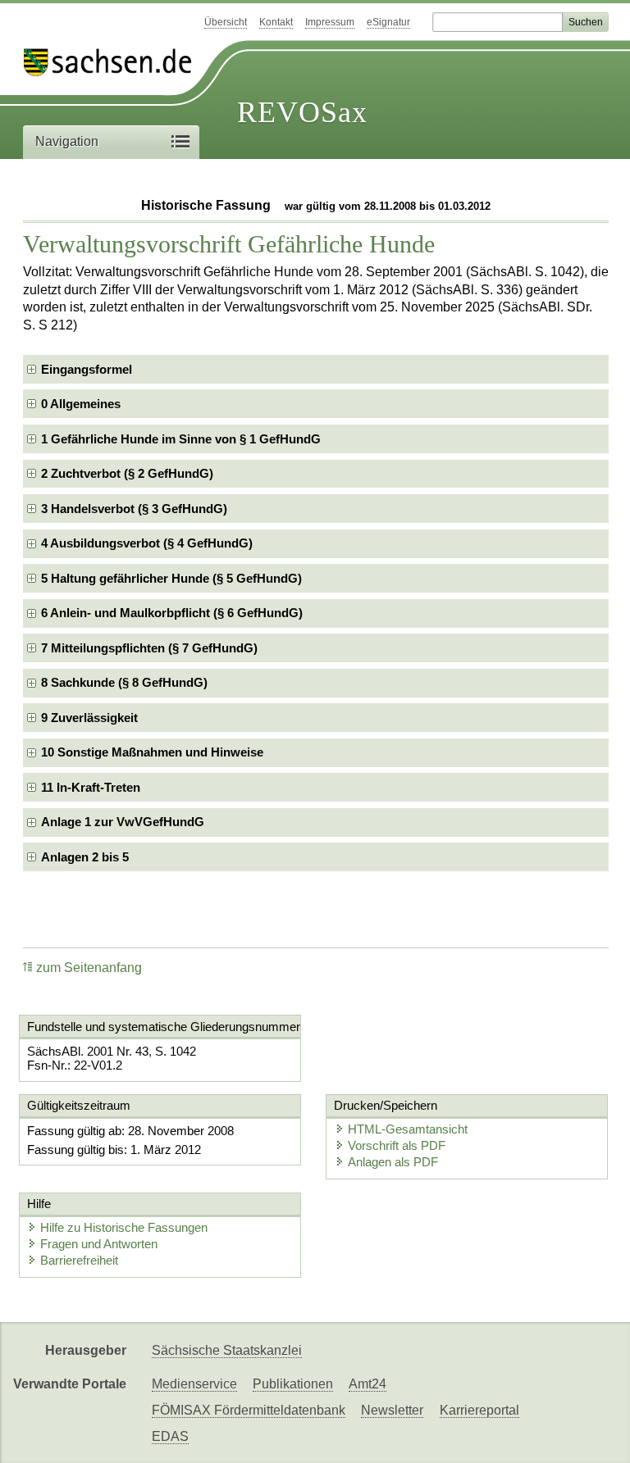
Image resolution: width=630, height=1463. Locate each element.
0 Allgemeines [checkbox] (81, 404)
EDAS (170, 1436)
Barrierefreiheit (79, 1260)
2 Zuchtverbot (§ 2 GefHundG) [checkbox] (127, 473)
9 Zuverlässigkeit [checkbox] (89, 718)
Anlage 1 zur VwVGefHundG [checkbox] (122, 822)
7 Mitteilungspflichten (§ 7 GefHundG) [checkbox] (149, 648)
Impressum (329, 22)
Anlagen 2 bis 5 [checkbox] (85, 857)
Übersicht (225, 22)
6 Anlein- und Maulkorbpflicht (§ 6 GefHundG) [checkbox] (172, 613)
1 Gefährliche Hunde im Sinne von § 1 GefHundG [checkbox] (181, 439)
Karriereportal (479, 1410)
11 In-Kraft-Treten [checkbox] (90, 787)
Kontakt (276, 22)
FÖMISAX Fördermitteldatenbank (248, 1410)
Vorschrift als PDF (396, 1145)
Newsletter (392, 1410)
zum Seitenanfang (89, 968)
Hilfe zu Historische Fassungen (124, 1227)
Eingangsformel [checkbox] (86, 369)
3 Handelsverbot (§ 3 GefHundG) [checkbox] (134, 509)
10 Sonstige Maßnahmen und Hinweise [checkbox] (152, 752)
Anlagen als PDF (393, 1162)
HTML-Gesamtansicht (408, 1129)
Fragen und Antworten (99, 1244)
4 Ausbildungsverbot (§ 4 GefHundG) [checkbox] (147, 543)
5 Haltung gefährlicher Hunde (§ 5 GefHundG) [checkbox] (171, 578)
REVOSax (302, 112)
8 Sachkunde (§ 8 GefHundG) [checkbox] (124, 682)
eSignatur (388, 22)
